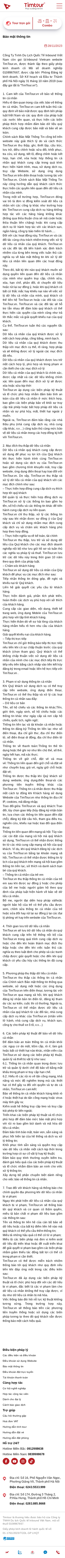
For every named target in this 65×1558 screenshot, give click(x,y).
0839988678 (36, 1454)
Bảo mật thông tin (13, 1366)
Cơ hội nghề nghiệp (14, 1388)
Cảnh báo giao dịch (14, 1404)
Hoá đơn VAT (10, 1421)
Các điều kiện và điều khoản (19, 1355)
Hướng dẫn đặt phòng (16, 1437)
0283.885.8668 (36, 1503)
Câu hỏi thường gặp (14, 1415)
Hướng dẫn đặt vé (13, 1432)
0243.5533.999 (36, 1487)
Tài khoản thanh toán (15, 1377)
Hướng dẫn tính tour (15, 1426)
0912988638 (35, 1448)
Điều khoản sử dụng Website (20, 1360)
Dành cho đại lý (12, 1399)
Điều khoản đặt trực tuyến (18, 1371)
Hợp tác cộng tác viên (15, 1393)
